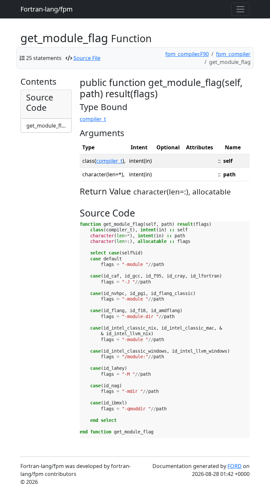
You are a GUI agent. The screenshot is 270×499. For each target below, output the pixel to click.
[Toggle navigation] (240, 9)
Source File (86, 58)
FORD (235, 466)
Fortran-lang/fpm (46, 9)
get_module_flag (47, 125)
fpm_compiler (233, 54)
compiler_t (93, 119)
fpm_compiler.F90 (187, 54)
